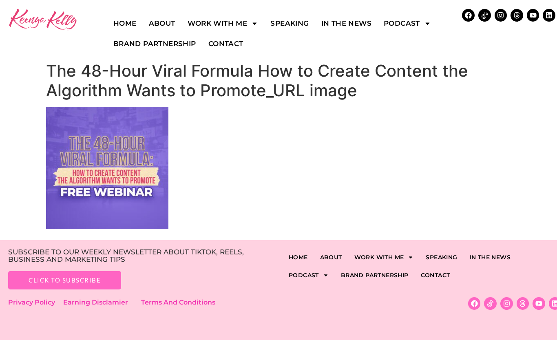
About (162, 23)
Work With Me (218, 23)
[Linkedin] (549, 15)
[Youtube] (533, 15)
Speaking (289, 23)
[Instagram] (501, 15)
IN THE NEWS (346, 23)
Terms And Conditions (178, 302)
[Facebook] (474, 303)
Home (125, 23)
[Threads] (517, 15)
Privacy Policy (35, 302)
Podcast (402, 23)
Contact (225, 44)
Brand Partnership (154, 44)
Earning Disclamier (101, 302)
